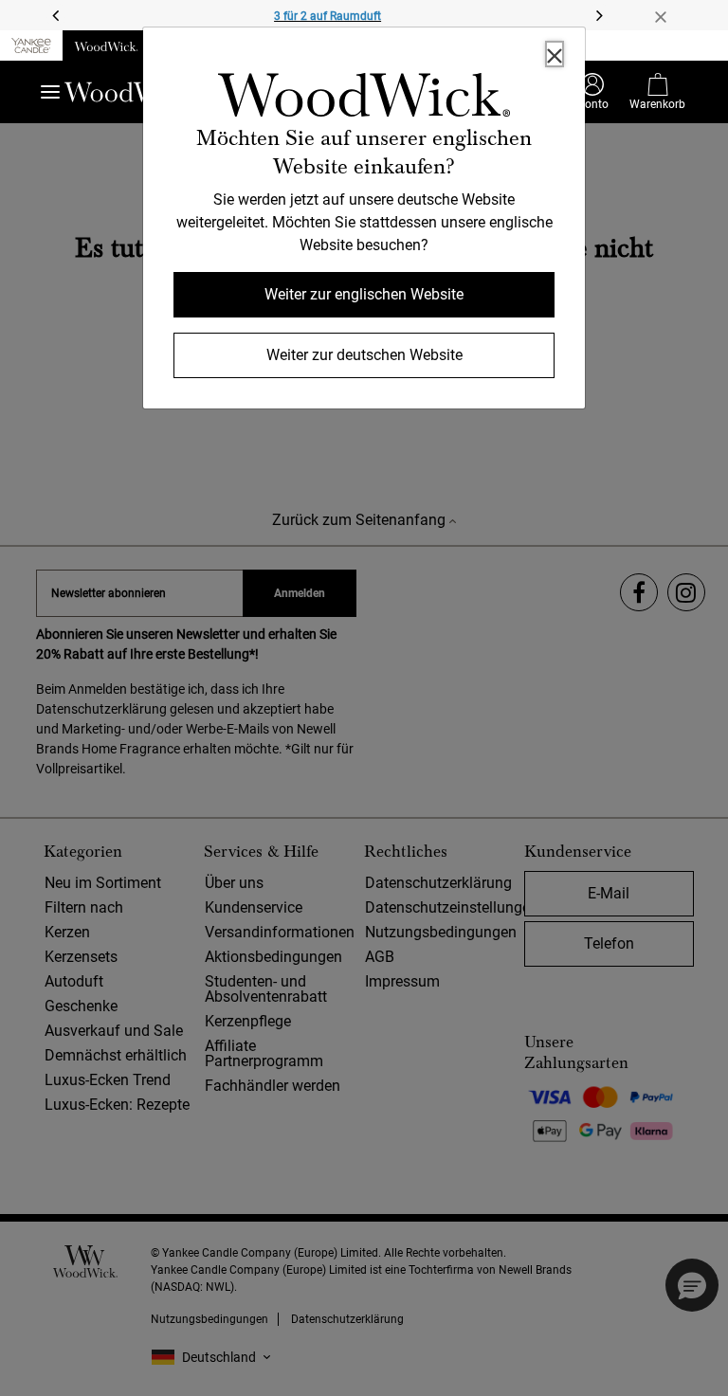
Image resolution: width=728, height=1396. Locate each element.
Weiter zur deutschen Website (364, 355)
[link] (364, 98)
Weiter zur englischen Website (364, 294)
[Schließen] (554, 54)
